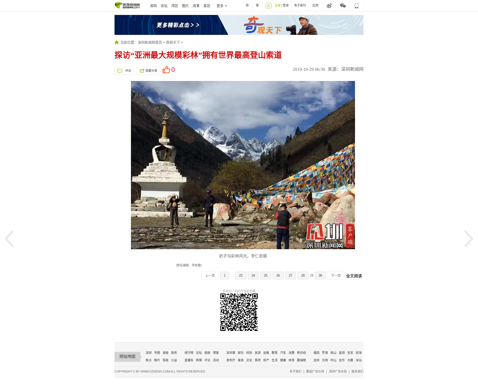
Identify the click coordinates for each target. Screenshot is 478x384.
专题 (157, 353)
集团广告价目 (315, 371)
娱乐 (241, 353)
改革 (196, 6)
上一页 (210, 275)
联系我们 (357, 371)
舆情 (199, 360)
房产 (266, 360)
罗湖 (325, 353)
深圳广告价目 (338, 371)
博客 (216, 353)
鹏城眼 (301, 360)
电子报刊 (300, 5)
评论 (128, 71)
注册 (278, 5)
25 (265, 275)
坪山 (333, 360)
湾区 (174, 6)
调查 (166, 353)
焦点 (149, 360)
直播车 (188, 360)
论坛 (164, 6)
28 (303, 275)
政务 (174, 353)
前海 (359, 353)
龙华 (342, 360)
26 (278, 275)
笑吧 (258, 360)
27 (290, 275)
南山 (333, 353)
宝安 (350, 353)
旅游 (258, 353)
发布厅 (230, 360)
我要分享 (151, 71)
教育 (275, 353)
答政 (166, 360)
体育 (292, 360)
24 (253, 275)
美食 (241, 360)
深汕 (359, 360)
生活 (275, 360)
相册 (207, 353)
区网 (315, 5)
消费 (292, 353)
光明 (325, 360)
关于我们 (295, 371)
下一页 (336, 275)
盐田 (342, 353)
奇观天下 (173, 42)
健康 (283, 360)
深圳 (153, 6)
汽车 (283, 353)
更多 (220, 6)
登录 (286, 5)
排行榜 (188, 353)
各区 (206, 6)
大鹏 (350, 360)
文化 (249, 360)
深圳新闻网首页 (150, 42)
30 (320, 275)
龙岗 (316, 360)
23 (240, 275)
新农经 (301, 353)
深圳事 (230, 353)
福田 (316, 353)
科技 (249, 353)
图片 (185, 6)
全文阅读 (354, 276)
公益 (174, 360)
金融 (266, 353)
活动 (216, 360)
